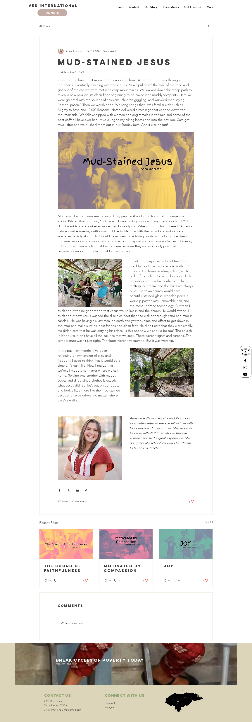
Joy (169, 566)
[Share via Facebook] (59, 490)
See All (209, 522)
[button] (208, 26)
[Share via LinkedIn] (77, 490)
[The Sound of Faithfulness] (66, 544)
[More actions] (192, 51)
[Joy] (186, 544)
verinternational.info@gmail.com (63, 709)
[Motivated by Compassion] (126, 544)
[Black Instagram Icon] (245, 367)
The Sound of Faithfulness (62, 568)
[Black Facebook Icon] (245, 360)
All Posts (44, 26)
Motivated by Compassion (122, 568)
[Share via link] (86, 490)
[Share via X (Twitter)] (68, 490)
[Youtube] (245, 374)
